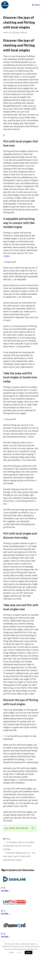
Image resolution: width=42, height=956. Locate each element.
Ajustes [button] (19, 952)
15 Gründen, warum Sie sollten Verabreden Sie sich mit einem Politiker (18, 846)
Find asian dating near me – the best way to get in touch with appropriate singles (19, 856)
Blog (8, 838)
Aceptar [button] (28, 952)
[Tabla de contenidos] (33, 828)
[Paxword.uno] (5, 5)
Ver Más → (6, 891)
